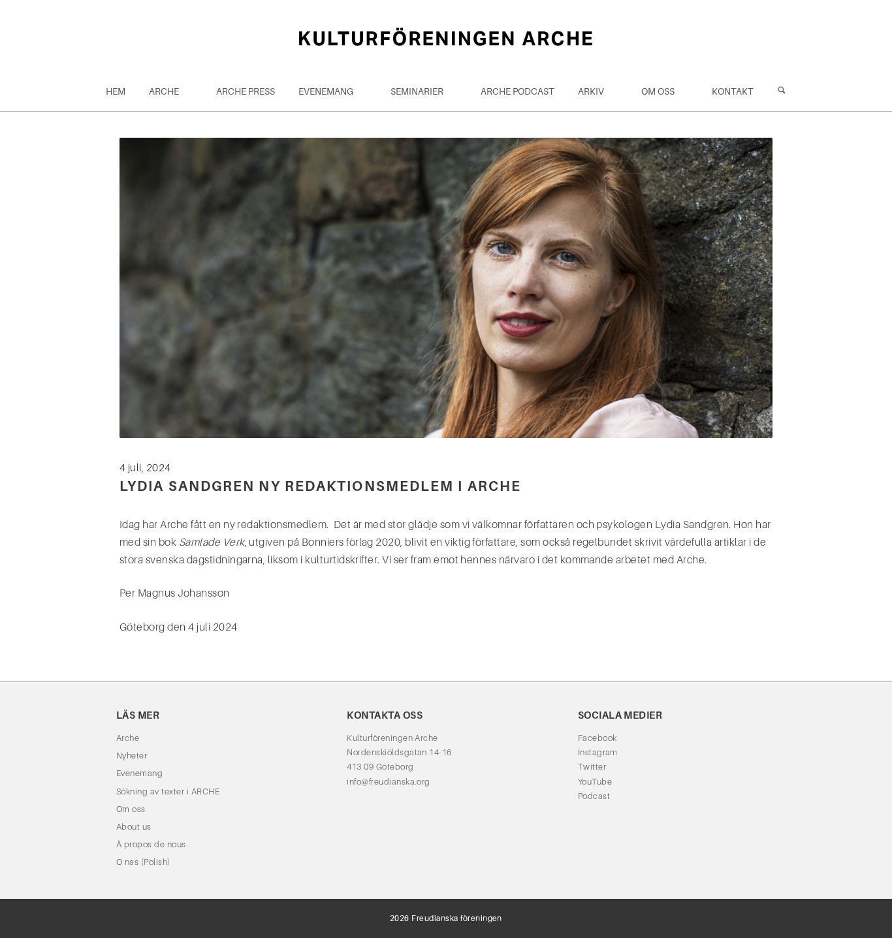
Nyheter (131, 755)
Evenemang (325, 91)
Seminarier (416, 91)
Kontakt (733, 91)
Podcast (594, 796)
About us (133, 827)
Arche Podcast (517, 91)
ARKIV (591, 91)
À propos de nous (151, 844)
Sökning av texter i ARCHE (167, 791)
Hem (115, 91)
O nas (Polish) (143, 862)
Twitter (592, 767)
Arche (164, 91)
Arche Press (245, 91)
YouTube (595, 782)
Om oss (658, 91)
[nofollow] (781, 91)
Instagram (598, 752)
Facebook (597, 738)
